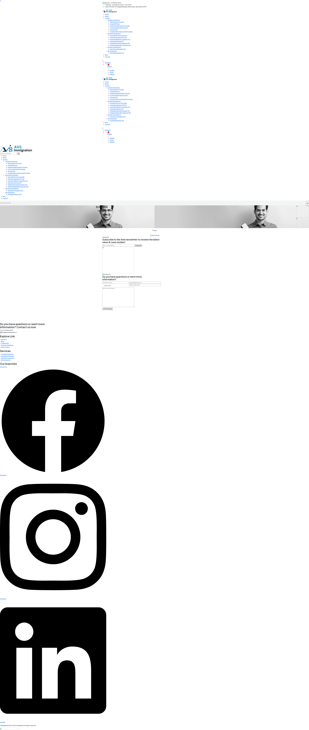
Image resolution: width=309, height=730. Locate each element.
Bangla (112, 41)
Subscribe (138, 212)
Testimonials (5, 310)
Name (2, 715)
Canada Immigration (7, 320)
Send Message (107, 275)
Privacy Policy (5, 313)
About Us (4, 306)
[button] (12, 702)
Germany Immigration (7, 324)
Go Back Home (154, 202)
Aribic (112, 39)
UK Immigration (5, 326)
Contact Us (3, 333)
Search (108, 29)
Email (1, 717)
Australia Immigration (7, 322)
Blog (2, 308)
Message (3, 726)
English (112, 37)
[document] (154, 713)
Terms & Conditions (7, 311)
